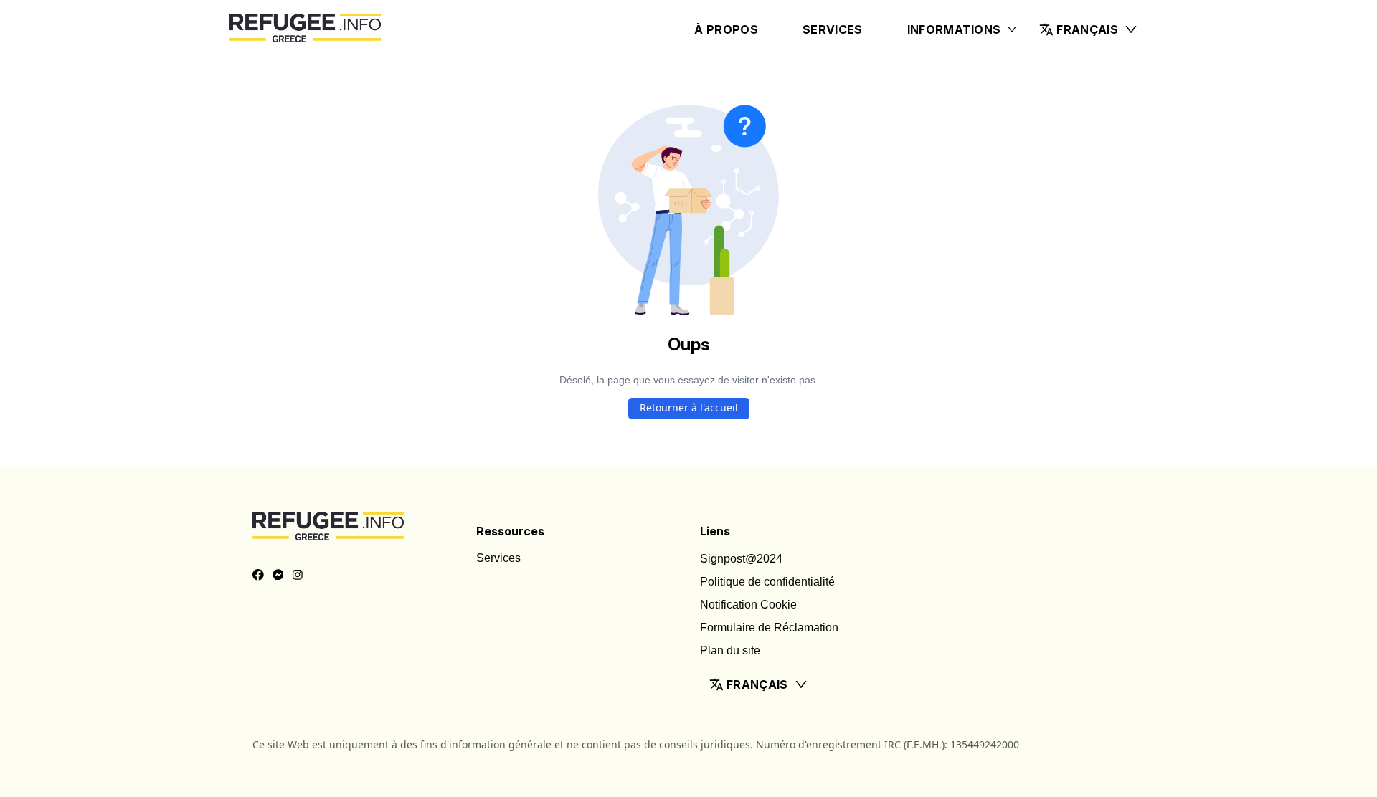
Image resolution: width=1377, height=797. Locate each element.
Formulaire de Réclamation (769, 627)
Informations (954, 29)
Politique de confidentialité (767, 582)
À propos (726, 29)
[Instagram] (297, 575)
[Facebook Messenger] (278, 575)
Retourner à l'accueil (689, 407)
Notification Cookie (748, 604)
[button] (1089, 29)
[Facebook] (258, 575)
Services (833, 29)
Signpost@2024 (741, 559)
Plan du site (730, 650)
